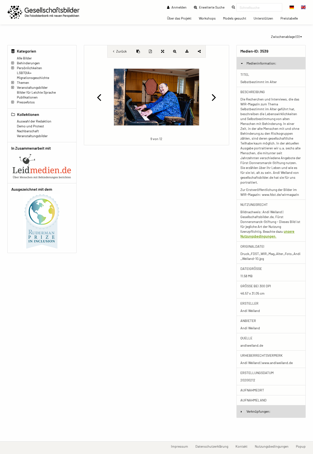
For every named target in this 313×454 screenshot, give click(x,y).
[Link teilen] (199, 51)
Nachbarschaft (28, 131)
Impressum (181, 446)
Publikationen (27, 97)
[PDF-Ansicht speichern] (150, 51)
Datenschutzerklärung (213, 446)
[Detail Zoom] (175, 51)
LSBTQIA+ (24, 73)
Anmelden (179, 7)
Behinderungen (28, 63)
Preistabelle (291, 18)
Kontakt (243, 446)
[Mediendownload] (187, 51)
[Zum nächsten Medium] (214, 97)
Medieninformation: (261, 63)
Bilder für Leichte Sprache (36, 92)
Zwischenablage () (285, 36)
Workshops (209, 18)
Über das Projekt (181, 18)
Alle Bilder (24, 58)
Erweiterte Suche (213, 7)
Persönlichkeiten (29, 68)
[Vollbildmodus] (162, 51)
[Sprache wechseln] (292, 7)
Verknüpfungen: (258, 411)
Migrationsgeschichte (33, 78)
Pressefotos (26, 102)
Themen (23, 82)
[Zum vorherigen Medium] (99, 97)
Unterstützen (265, 18)
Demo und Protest (30, 126)
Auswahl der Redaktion (34, 121)
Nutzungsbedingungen (273, 446)
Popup (302, 446)
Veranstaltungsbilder (32, 87)
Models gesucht (236, 18)
